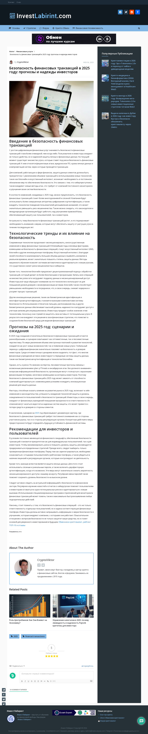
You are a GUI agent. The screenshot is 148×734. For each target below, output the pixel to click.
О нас (19, 2)
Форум (45, 28)
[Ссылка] (47, 681)
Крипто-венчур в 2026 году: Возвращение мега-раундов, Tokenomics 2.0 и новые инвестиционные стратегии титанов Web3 (123, 101)
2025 (37, 413)
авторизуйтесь (87, 666)
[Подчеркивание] (28, 681)
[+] (54, 681)
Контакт (11, 2)
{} (51, 681)
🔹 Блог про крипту (105, 715)
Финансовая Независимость (89, 28)
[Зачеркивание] (31, 681)
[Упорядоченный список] (35, 681)
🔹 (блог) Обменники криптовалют (111, 718)
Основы (16, 28)
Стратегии (31, 28)
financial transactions (35, 636)
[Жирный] (22, 681)
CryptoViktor (23, 62)
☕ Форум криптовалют (107, 721)
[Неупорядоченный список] (38, 681)
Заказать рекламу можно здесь (72, 731)
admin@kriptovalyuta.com (95, 731)
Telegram (109, 731)
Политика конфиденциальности (126, 731)
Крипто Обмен (62, 28)
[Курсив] (25, 681)
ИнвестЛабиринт (23, 715)
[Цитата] (41, 681)
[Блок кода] (44, 681)
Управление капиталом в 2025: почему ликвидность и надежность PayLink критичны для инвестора (71, 623)
